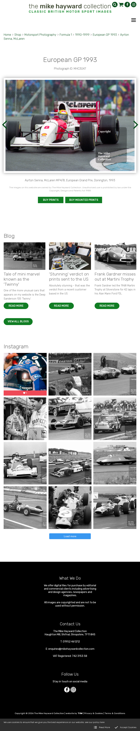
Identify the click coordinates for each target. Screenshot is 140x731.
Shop (17, 34)
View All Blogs (18, 321)
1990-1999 (82, 34)
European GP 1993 (105, 34)
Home (7, 34)
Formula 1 (66, 34)
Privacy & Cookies (93, 713)
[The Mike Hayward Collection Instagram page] (133, 4)
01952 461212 (71, 641)
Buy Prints (51, 200)
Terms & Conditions (115, 713)
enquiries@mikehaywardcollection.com (71, 648)
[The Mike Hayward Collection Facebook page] (127, 4)
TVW (80, 713)
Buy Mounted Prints (83, 200)
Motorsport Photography (40, 34)
